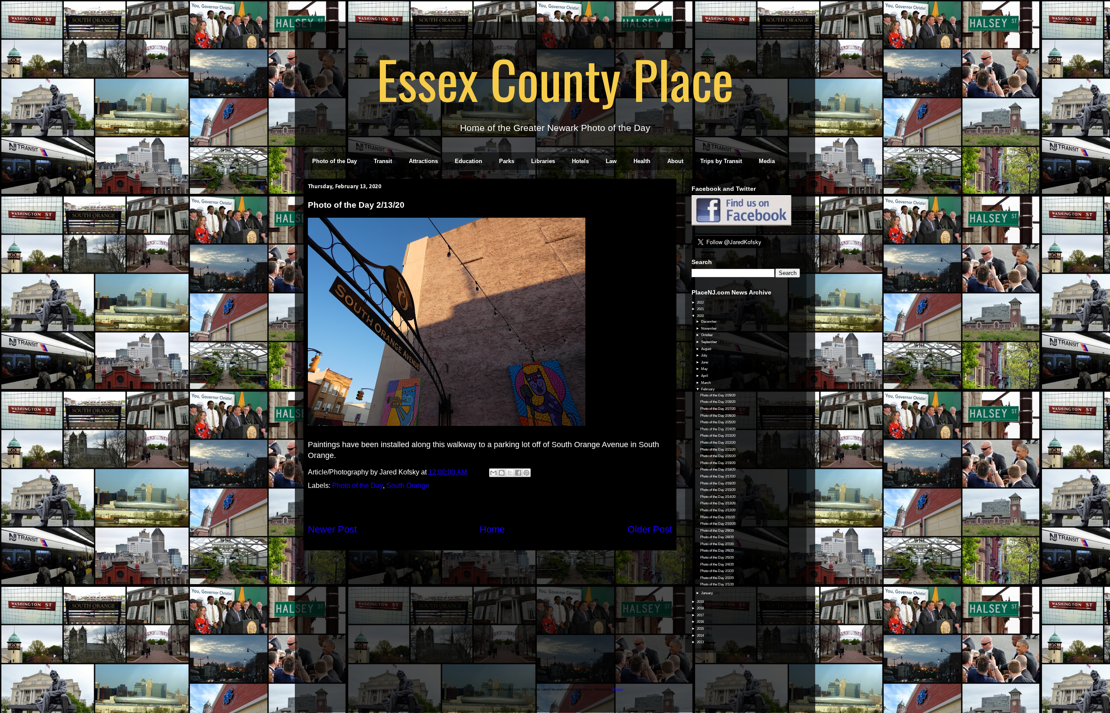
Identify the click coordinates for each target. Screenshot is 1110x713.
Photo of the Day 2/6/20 (717, 551)
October (707, 335)
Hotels (580, 161)
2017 (701, 615)
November (709, 328)
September (709, 342)
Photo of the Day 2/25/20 (717, 422)
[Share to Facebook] (518, 472)
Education (468, 161)
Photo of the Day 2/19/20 (717, 463)
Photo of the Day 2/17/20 (717, 476)
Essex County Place (555, 78)
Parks (506, 161)
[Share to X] (510, 472)
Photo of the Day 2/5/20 (717, 557)
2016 (701, 622)
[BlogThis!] (501, 472)
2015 (701, 629)
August (706, 349)
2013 (701, 642)
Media (767, 161)
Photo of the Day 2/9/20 (717, 531)
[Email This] (493, 472)
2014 (701, 636)
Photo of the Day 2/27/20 (717, 409)
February (708, 389)
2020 (701, 316)
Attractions (423, 161)
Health (641, 161)
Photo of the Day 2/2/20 (717, 578)
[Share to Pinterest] (526, 472)
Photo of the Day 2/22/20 (717, 443)
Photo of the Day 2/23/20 (717, 436)
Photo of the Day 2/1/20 (717, 584)
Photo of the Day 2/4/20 (717, 564)
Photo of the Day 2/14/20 (717, 497)
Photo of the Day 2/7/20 (717, 544)
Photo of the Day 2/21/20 (717, 449)
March (706, 383)
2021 (701, 309)
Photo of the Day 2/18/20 (717, 469)
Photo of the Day (334, 161)
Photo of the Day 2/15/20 (717, 490)
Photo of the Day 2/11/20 (717, 517)
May (704, 369)
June (705, 362)
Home (492, 529)
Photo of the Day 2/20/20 (717, 456)
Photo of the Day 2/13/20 (717, 503)
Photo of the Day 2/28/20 (717, 402)
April (705, 376)
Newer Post (332, 529)
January (707, 593)
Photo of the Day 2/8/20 (717, 537)
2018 (701, 608)
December (709, 322)
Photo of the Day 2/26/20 (717, 416)
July (704, 355)
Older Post (649, 529)
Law (611, 161)
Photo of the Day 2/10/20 (717, 524)
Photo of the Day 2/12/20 (717, 510)
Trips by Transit (721, 161)
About (675, 161)
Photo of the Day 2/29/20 (717, 395)
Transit (383, 161)
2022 (701, 302)
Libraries (543, 161)
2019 (701, 602)
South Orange (407, 485)
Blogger (618, 689)
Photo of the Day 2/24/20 (717, 429)
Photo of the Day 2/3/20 (717, 571)
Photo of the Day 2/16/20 (717, 483)
